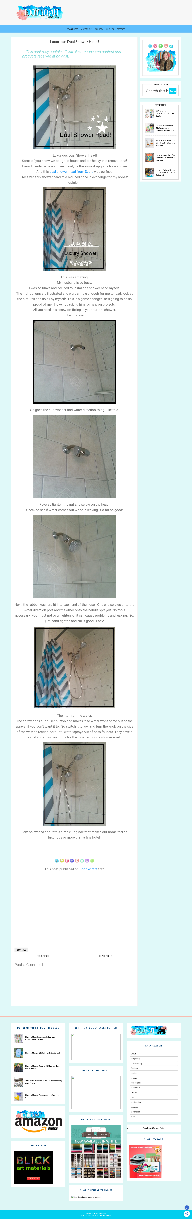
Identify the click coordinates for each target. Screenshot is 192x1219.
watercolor (135, 1112)
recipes (134, 1092)
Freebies (121, 29)
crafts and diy (136, 1063)
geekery (134, 1073)
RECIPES (110, 29)
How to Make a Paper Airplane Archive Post (42, 1096)
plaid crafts (135, 1088)
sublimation (136, 1102)
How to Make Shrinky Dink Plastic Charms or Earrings (166, 143)
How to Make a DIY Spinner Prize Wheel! (42, 1053)
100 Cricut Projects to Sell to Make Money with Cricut (43, 1081)
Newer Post (105, 956)
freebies (134, 1068)
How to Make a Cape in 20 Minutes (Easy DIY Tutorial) (42, 1067)
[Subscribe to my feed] (62, 864)
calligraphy (135, 1059)
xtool (133, 1117)
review (21, 950)
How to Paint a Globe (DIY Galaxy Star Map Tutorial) (165, 172)
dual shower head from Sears (71, 172)
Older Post (43, 956)
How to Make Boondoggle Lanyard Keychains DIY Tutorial (40, 1038)
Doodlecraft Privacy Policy (153, 1128)
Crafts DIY (86, 29)
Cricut (133, 1054)
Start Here (72, 29)
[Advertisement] (74, 985)
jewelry (134, 1078)
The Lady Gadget (104, 1215)
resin (133, 1097)
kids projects (136, 1083)
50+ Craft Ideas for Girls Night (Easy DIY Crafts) (165, 113)
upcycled (134, 1107)
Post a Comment (28, 964)
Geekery (99, 29)
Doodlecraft (88, 869)
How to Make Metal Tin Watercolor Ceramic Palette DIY (165, 128)
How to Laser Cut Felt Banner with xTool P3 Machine (165, 157)
